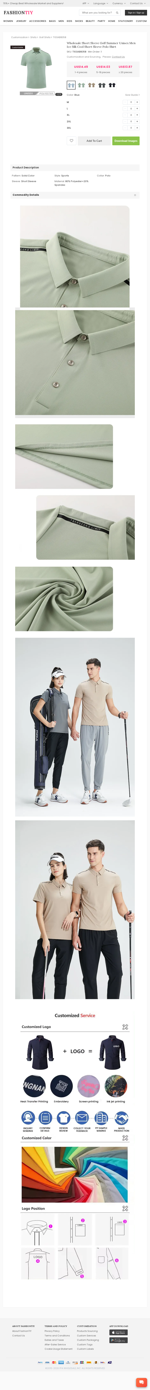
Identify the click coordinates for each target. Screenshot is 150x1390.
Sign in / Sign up (136, 12)
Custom (141, 21)
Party (101, 21)
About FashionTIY (21, 1331)
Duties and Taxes (54, 1340)
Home (111, 21)
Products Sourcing (87, 1331)
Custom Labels (85, 1348)
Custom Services (86, 1335)
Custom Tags (85, 1344)
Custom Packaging (88, 1340)
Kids (69, 21)
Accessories (37, 21)
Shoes (79, 21)
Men (61, 21)
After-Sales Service (55, 1344)
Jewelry (21, 21)
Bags (52, 21)
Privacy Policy (52, 1331)
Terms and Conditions (57, 1335)
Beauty (90, 21)
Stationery (125, 21)
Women (8, 21)
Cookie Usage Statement (58, 1348)
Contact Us (118, 57)
